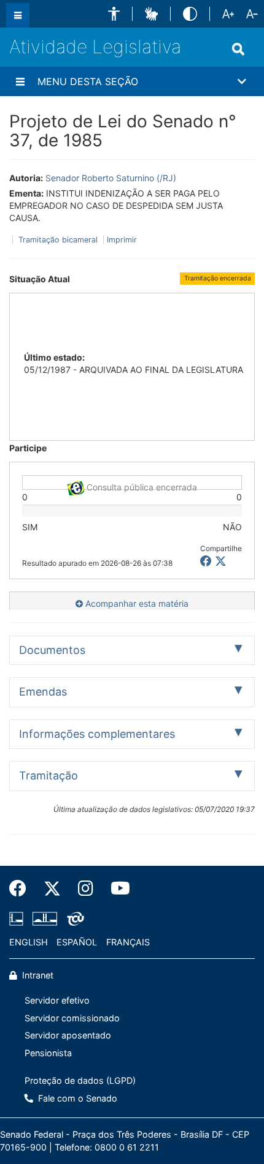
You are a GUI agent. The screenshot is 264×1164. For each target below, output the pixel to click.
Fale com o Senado (76, 1098)
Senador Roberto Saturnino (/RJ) (110, 178)
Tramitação (48, 775)
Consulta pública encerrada (140, 486)
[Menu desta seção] (20, 81)
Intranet (36, 975)
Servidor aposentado (68, 1035)
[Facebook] (22, 888)
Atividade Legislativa (95, 47)
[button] (114, 14)
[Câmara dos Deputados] (18, 918)
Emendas (43, 691)
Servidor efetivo (57, 1000)
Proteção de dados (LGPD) (80, 1080)
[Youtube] (116, 888)
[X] (221, 561)
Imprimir (122, 239)
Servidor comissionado (72, 1018)
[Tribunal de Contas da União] (73, 918)
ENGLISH (28, 942)
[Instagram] (85, 888)
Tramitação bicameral (58, 239)
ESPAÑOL (76, 942)
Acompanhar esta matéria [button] (135, 603)
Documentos (52, 650)
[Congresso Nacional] (45, 918)
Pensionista (48, 1053)
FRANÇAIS (128, 942)
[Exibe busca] (238, 49)
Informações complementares (97, 733)
